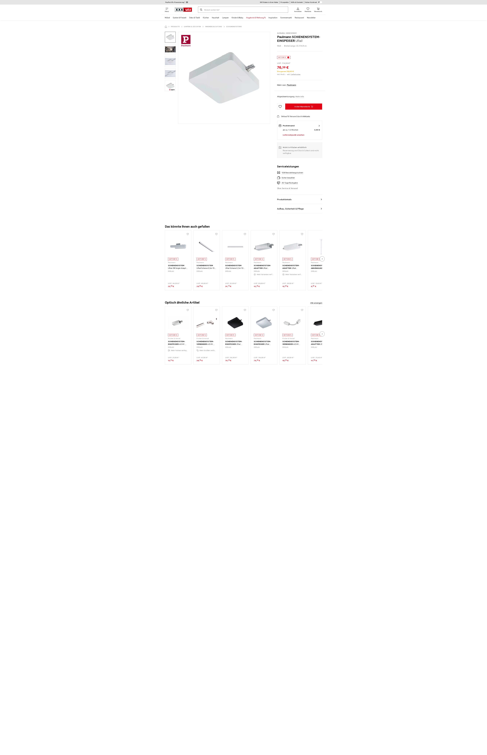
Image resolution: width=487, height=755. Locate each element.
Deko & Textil (194, 18)
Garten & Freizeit (179, 18)
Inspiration (273, 18)
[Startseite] (166, 27)
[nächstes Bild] (322, 258)
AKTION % (282, 57)
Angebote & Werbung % (256, 18)
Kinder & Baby (237, 18)
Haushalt (215, 18)
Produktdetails (284, 199)
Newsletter (311, 18)
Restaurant (299, 18)
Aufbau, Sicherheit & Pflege (290, 208)
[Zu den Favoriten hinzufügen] (280, 107)
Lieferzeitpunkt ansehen (293, 135)
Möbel (167, 18)
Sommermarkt (286, 18)
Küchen (206, 18)
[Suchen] (201, 10)
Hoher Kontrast (311, 2)
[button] (170, 37)
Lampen (225, 18)
